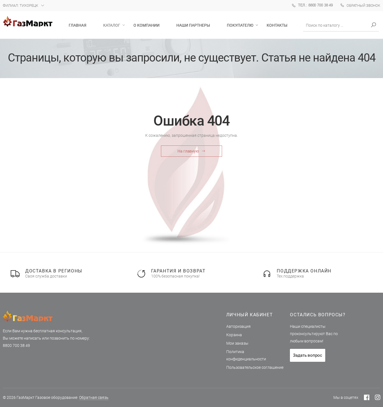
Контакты (277, 25)
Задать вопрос (307, 355)
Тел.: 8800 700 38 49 (315, 5)
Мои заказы (237, 343)
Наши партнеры (193, 25)
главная (77, 25)
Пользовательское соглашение (254, 367)
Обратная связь (94, 397)
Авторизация (238, 326)
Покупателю (240, 25)
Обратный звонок (363, 5)
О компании (146, 25)
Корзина (234, 335)
